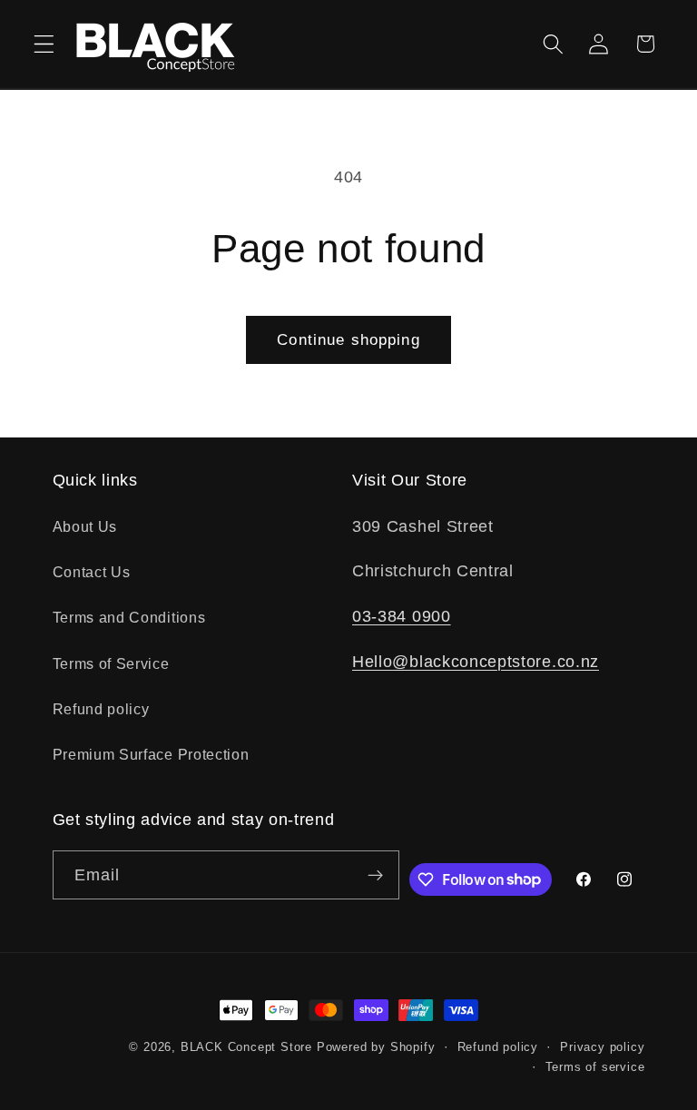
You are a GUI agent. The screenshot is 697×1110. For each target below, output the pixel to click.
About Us (85, 526)
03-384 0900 (401, 615)
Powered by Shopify (376, 1047)
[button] (44, 44)
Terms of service (595, 1067)
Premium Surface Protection (151, 754)
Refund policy (101, 709)
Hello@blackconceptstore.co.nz (475, 661)
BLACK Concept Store (246, 1047)
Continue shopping (348, 339)
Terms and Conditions (129, 617)
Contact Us (92, 572)
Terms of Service (111, 663)
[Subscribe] (375, 874)
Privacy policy (602, 1047)
